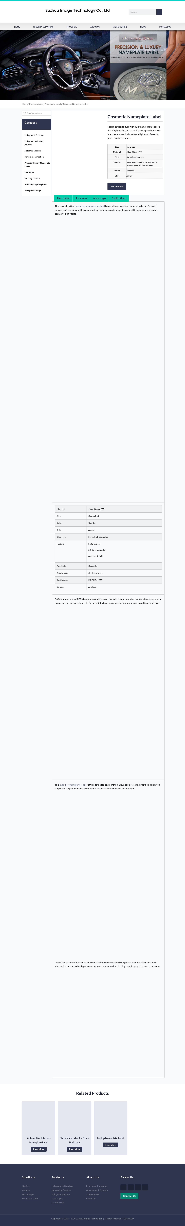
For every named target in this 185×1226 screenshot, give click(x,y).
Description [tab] (63, 198)
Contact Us (165, 27)
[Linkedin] (145, 1187)
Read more (38, 1149)
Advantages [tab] (99, 198)
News (143, 27)
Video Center (120, 27)
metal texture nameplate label (90, 206)
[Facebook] (123, 1187)
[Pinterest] (138, 1187)
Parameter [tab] (82, 198)
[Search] (159, 12)
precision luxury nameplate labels (45, 104)
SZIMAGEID (129, 1218)
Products (72, 27)
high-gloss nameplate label (73, 784)
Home (17, 27)
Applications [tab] (119, 198)
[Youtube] (131, 1187)
